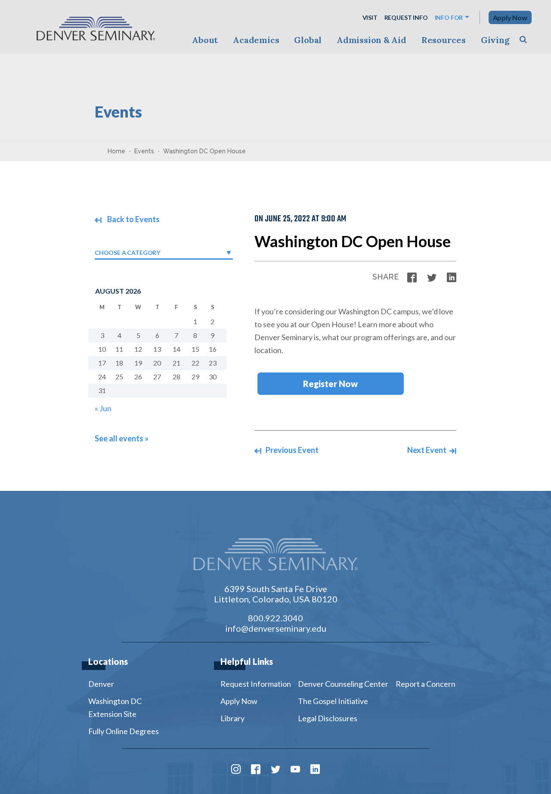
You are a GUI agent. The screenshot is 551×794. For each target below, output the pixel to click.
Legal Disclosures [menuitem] (327, 718)
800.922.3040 (275, 618)
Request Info (406, 17)
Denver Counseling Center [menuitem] (343, 684)
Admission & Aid (371, 39)
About (205, 39)
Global (308, 39)
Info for (449, 17)
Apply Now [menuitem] (238, 701)
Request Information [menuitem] (255, 684)
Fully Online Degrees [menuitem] (123, 731)
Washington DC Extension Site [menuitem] (115, 707)
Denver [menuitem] (101, 684)
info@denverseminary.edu (275, 628)
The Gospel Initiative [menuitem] (333, 701)
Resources (443, 39)
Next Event (427, 450)
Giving (495, 39)
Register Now (330, 383)
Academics (256, 39)
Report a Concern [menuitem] (425, 684)
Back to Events (133, 219)
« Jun (103, 408)
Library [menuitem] (232, 718)
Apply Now (510, 17)
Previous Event (291, 450)
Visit (370, 17)
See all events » (122, 438)
